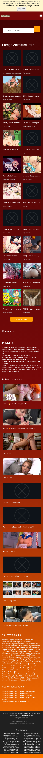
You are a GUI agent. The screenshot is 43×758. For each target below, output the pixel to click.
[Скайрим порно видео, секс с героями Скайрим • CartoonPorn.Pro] (12, 92)
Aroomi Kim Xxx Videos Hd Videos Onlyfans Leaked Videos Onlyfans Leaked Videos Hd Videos (20, 679)
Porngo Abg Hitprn (9, 601)
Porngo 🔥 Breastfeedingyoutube (15, 404)
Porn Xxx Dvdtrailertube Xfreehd (19, 648)
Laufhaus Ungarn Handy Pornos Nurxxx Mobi (20, 649)
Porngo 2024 (7, 453)
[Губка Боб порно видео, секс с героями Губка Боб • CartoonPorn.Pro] (12, 305)
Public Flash (36, 662)
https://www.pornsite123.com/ (11, 741)
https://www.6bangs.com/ (11, 737)
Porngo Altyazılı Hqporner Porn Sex (15, 625)
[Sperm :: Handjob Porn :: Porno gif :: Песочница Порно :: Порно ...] (32, 66)
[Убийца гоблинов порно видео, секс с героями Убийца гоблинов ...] (12, 119)
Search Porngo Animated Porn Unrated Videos (18, 691)
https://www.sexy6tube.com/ (32, 735)
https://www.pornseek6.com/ (32, 740)
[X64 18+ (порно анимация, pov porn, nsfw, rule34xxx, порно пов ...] (32, 279)
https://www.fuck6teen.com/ (32, 737)
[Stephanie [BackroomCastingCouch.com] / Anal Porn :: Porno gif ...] (32, 146)
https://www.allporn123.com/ (32, 743)
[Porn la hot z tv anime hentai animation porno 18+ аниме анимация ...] (12, 172)
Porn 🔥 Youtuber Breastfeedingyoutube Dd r (21, 651)
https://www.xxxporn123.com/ (11, 749)
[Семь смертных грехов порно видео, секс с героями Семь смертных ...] (12, 199)
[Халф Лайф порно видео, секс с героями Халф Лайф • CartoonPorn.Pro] (32, 252)
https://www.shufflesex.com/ (11, 743)
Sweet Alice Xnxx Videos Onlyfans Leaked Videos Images (20, 665)
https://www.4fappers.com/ (11, 734)
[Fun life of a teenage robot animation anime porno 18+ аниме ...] (32, 119)
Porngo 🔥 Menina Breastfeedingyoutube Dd (19, 428)
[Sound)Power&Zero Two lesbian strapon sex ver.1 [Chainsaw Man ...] (12, 279)
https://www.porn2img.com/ (32, 747)
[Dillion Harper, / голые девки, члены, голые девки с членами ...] (32, 92)
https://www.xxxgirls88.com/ (32, 734)
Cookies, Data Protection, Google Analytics (23, 6)
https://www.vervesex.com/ (11, 744)
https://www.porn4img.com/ (32, 750)
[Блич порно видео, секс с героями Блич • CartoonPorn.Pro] (12, 252)
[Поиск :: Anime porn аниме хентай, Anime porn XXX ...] (12, 66)
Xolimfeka (5, 640)
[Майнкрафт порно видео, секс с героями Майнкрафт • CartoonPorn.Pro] (12, 146)
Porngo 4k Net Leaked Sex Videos (15, 576)
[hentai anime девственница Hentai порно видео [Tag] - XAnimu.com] (12, 226)
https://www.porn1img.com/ (32, 746)
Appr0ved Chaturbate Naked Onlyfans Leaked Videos (18, 669)
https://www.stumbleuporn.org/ (32, 752)
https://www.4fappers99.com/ (11, 735)
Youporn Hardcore (20, 668)
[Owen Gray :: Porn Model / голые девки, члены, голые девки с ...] (32, 226)
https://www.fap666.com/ (11, 740)
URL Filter (21, 716)
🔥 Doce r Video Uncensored (18, 656)
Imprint (20, 714)
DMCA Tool (29, 716)
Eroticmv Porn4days (21, 664)
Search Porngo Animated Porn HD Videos (17, 695)
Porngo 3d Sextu (9, 551)
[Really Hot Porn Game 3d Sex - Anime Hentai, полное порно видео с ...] (32, 199)
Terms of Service (30, 714)
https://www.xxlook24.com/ (11, 752)
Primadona (31, 650)
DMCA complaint (15, 371)
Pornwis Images (17, 658)
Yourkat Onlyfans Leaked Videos (21, 642)
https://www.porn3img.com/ (32, 749)
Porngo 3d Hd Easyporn (11, 502)
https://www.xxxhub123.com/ (11, 747)
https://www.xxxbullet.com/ (11, 746)
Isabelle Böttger (31, 676)
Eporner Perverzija (16, 640)
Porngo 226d (7, 478)
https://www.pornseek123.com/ (32, 738)
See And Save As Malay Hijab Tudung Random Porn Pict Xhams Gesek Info (19, 673)
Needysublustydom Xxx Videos (13, 676)
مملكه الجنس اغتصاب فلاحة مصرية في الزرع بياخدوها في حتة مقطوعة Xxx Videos (20, 661)
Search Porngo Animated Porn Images (15, 701)
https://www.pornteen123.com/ (32, 741)
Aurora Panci (28, 640)
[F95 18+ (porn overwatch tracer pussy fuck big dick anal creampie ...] (32, 305)
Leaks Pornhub (7, 664)
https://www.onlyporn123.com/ (31, 744)
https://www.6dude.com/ (11, 738)
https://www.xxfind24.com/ (11, 750)
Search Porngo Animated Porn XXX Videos (17, 693)
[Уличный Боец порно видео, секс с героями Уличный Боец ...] (32, 172)
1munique (5, 642)
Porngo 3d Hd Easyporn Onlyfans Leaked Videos (20, 527)
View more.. (21, 319)
